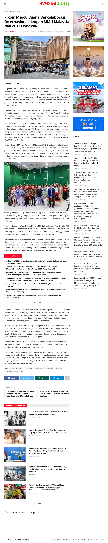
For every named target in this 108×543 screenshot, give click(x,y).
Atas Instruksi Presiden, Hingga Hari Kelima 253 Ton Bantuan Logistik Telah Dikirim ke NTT (87, 228)
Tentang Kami (56, 539)
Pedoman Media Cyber (78, 539)
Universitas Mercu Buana (14, 371)
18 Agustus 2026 (81, 260)
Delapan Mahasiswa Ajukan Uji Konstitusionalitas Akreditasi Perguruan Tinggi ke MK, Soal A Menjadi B (87, 267)
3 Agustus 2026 (34, 456)
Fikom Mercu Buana (16, 368)
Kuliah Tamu (60, 368)
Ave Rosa (12, 31)
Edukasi (24, 11)
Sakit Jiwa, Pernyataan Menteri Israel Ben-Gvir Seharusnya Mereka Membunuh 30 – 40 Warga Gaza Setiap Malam (87, 193)
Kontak (90, 539)
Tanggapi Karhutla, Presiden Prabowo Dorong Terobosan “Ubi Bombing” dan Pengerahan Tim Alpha (88, 162)
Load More (37, 302)
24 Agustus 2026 (81, 168)
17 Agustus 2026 (81, 288)
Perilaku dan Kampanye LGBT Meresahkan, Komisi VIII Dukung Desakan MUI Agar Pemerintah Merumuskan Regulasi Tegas (46, 487)
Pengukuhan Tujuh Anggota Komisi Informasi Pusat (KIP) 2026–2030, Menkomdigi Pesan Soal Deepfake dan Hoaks (48, 450)
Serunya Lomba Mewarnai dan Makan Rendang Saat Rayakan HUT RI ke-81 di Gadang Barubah (88, 254)
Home (6, 11)
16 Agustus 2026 (35, 417)
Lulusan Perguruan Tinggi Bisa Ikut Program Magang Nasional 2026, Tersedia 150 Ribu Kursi (48, 431)
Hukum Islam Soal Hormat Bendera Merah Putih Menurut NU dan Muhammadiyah (48, 413)
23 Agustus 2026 (81, 185)
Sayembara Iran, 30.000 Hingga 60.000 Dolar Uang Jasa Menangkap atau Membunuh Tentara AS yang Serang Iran (87, 282)
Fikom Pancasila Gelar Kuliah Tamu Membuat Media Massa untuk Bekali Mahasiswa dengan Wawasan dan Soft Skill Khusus (34, 273)
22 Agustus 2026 (81, 200)
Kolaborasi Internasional (44, 368)
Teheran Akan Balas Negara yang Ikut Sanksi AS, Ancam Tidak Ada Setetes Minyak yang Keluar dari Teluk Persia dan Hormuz (88, 147)
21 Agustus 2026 (81, 222)
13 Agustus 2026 (35, 435)
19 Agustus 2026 (81, 248)
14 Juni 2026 (33, 493)
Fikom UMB (30, 368)
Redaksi (65, 539)
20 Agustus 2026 (81, 233)
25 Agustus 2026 (81, 154)
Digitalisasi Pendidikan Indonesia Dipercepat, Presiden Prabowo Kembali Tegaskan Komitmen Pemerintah (48, 469)
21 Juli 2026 (33, 474)
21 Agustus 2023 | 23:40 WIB (28, 31)
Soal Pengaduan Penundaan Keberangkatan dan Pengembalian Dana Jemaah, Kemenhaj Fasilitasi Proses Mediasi (86, 177)
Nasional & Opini (15, 11)
